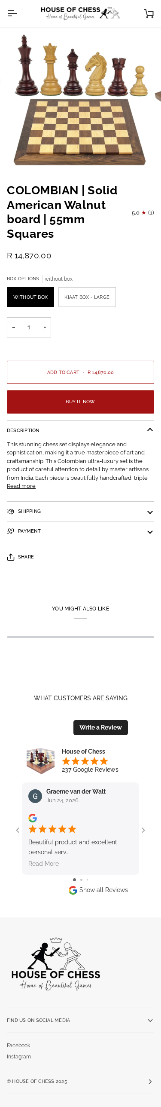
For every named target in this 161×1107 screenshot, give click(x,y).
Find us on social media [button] (38, 1020)
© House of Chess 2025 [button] (37, 1081)
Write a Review (100, 727)
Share (26, 557)
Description (23, 430)
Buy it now (80, 402)
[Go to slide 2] (81, 880)
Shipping (29, 511)
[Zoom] (28, 154)
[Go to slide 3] (87, 879)
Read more (21, 486)
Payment (29, 531)
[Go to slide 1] (74, 879)
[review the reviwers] (32, 818)
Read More (43, 863)
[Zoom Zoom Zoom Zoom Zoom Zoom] (80, 101)
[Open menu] (20, 13)
